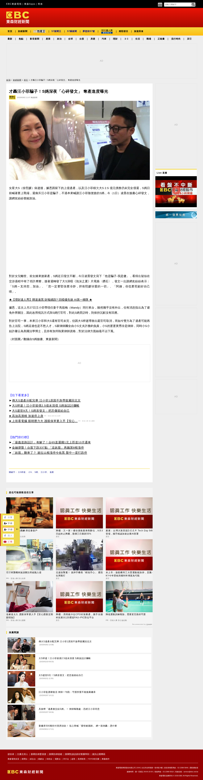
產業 (48, 39)
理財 (115, 39)
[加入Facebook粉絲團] (8, 537)
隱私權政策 (194, 768)
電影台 (58, 759)
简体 (40, 4)
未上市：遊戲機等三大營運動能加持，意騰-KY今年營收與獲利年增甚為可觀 (129, 574)
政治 (59, 39)
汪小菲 (44, 472)
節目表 (11, 754)
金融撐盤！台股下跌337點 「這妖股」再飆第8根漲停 (48, 447)
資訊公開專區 (98, 754)
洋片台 (66, 759)
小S (30, 472)
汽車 (104, 39)
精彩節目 (123, 31)
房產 (93, 39)
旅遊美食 (138, 31)
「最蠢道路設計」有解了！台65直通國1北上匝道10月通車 (51, 442)
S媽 (36, 472)
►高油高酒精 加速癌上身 (26, 415)
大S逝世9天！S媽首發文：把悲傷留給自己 (41, 410)
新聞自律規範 (55, 754)
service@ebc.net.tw (191, 772)
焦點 (21, 39)
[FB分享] (8, 518)
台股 (81, 39)
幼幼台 (49, 759)
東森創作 (106, 759)
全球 (70, 39)
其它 (189, 39)
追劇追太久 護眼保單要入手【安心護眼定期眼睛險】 (29, 616)
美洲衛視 (81, 759)
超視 (73, 759)
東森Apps (29, 4)
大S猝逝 (22, 472)
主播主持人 (22, 754)
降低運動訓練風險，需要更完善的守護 (126, 614)
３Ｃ (126, 39)
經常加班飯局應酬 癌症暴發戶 (21, 530)
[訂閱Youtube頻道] (8, 543)
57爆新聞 (72, 31)
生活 (137, 39)
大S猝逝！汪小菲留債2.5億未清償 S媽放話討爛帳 (45, 405)
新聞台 (24, 759)
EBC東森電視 (14, 4)
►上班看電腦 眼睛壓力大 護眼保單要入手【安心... (43, 421)
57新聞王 (56, 31)
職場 (149, 39)
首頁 (10, 31)
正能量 (161, 39)
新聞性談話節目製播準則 (77, 754)
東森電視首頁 (13, 759)
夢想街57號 (89, 31)
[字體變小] (8, 531)
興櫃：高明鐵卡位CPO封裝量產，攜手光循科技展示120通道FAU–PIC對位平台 (79, 616)
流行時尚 (176, 39)
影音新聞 (34, 39)
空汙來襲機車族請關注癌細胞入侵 (23, 572)
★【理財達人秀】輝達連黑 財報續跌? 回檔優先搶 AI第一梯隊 (48, 299)
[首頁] (17, 17)
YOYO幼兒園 (93, 759)
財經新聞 (22, 31)
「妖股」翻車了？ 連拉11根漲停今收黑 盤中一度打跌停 (49, 452)
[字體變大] (8, 524)
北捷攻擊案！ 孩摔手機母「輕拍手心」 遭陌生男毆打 (79, 574)
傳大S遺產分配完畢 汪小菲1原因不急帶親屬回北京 (46, 400)
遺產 (52, 472)
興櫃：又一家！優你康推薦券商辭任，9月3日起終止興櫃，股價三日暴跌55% (79, 532)
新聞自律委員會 (38, 754)
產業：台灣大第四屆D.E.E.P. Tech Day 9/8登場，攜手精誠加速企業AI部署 (129, 532)
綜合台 (33, 759)
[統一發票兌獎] (176, 217)
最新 (10, 39)
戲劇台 (41, 759)
